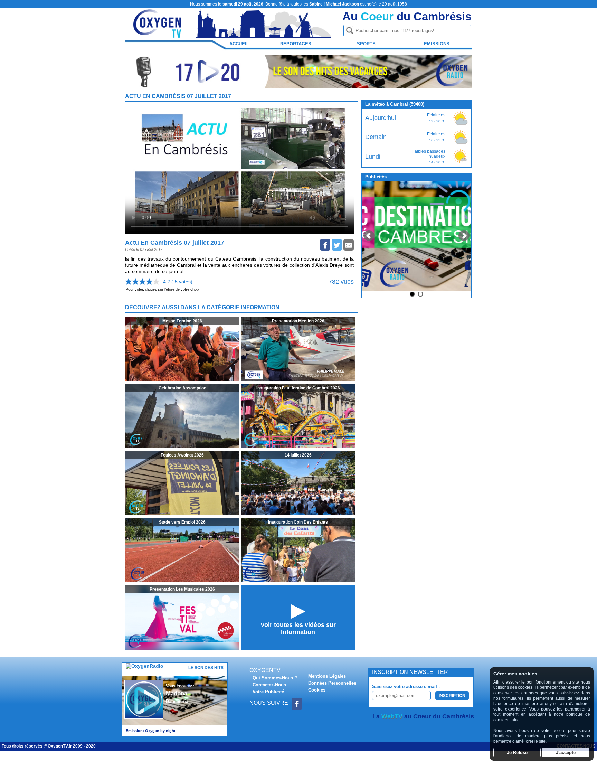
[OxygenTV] (158, 35)
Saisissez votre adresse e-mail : (406, 686)
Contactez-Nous (269, 684)
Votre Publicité (268, 691)
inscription (452, 695)
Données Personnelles (332, 683)
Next (464, 235)
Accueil (239, 43)
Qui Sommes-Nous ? (275, 677)
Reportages (295, 43)
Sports (366, 43)
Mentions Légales (327, 676)
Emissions (436, 43)
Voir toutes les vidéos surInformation (298, 628)
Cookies (316, 690)
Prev (369, 235)
